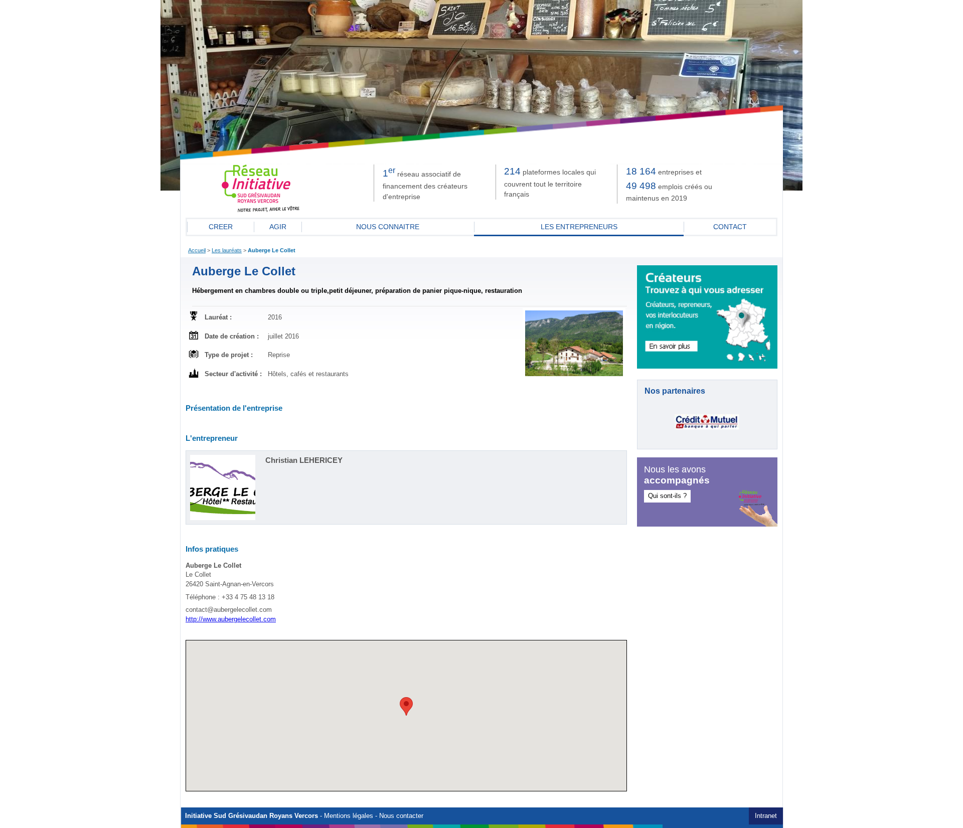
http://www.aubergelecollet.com (231, 619)
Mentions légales (348, 815)
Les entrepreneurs (579, 227)
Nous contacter (401, 815)
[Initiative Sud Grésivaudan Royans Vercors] (261, 210)
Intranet (766, 815)
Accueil (197, 250)
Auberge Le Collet (271, 250)
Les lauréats (227, 250)
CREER (221, 227)
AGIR (277, 227)
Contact (730, 227)
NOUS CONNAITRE (387, 227)
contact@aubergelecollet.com (229, 609)
